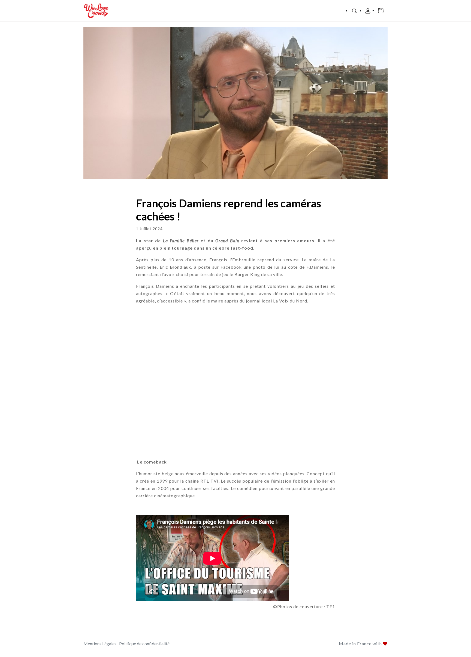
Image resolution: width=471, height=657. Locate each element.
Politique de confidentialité (144, 643)
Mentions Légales (99, 643)
